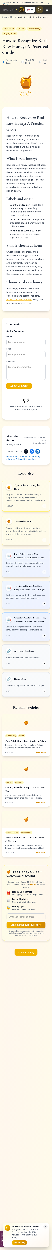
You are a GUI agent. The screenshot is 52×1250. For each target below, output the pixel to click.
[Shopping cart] (39, 9)
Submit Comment (19, 385)
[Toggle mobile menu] (47, 9)
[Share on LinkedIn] (37, 451)
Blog (12, 17)
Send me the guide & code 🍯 (26, 924)
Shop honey (19, 1242)
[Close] (45, 1227)
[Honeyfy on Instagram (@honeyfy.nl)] (21, 9)
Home (4, 17)
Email (8, 349)
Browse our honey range (19, 299)
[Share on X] (26, 451)
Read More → (41, 752)
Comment (10, 361)
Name (9, 336)
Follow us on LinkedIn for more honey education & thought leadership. (23, 457)
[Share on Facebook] (32, 451)
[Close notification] (48, 2)
